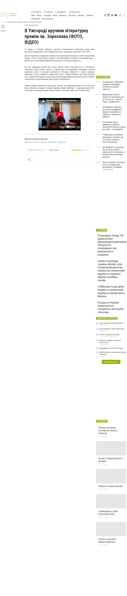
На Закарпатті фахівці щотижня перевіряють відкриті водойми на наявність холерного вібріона (112, 112)
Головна (37, 12)
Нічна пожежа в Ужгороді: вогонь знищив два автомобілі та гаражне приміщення (114, 166)
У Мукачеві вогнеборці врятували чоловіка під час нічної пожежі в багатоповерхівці (113, 138)
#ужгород (44, 142)
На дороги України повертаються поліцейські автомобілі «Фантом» (111, 307)
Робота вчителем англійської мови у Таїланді (108, 430)
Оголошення (47, 15)
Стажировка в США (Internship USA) (108, 512)
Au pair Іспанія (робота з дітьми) (110, 460)
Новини (49, 12)
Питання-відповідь (47, 18)
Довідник (61, 12)
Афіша (33, 15)
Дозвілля (75, 12)
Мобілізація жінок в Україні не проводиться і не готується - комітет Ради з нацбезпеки (113, 98)
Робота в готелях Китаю (110, 486)
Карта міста (81, 15)
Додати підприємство (111, 362)
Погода (55, 15)
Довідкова (90, 15)
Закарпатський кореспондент (36, 139)
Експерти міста (35, 18)
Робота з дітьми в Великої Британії (107, 540)
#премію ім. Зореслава (32, 142)
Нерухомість (63, 15)
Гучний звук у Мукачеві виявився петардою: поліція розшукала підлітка (113, 85)
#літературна (61, 142)
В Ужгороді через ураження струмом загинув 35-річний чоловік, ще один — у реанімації (114, 125)
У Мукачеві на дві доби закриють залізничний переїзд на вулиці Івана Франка (111, 291)
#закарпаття (52, 142)
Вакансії (39, 15)
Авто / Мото (72, 15)
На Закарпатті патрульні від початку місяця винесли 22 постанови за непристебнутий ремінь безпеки (114, 152)
